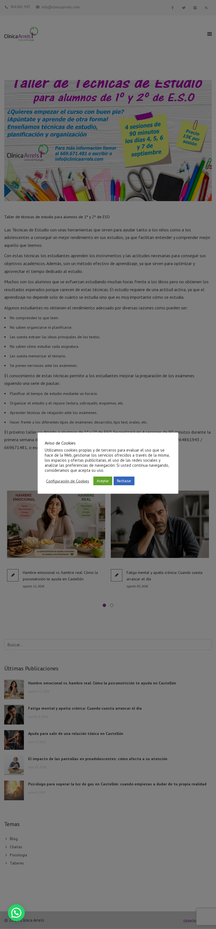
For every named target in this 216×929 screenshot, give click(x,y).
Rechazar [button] (124, 481)
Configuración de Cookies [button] (67, 481)
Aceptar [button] (103, 481)
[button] (16, 912)
